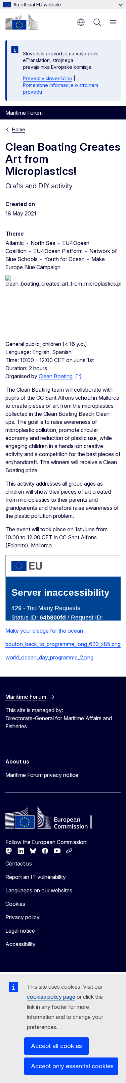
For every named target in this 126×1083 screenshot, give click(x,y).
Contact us (18, 863)
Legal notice (20, 930)
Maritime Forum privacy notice (41, 775)
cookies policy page (51, 996)
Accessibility (20, 944)
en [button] (81, 22)
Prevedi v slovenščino (47, 78)
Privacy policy (22, 917)
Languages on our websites (38, 890)
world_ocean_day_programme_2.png (49, 657)
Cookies (15, 903)
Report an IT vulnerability (35, 877)
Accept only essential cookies (72, 1066)
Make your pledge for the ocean (44, 630)
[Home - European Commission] (21, 21)
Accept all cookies (56, 1045)
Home (18, 129)
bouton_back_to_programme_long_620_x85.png (63, 644)
